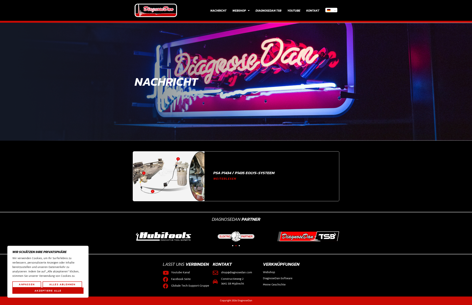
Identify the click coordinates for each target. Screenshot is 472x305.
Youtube (293, 10)
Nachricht (218, 10)
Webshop (239, 10)
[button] (137, 234)
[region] (47, 272)
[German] (331, 10)
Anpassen (27, 284)
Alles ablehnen (62, 284)
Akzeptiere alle (48, 291)
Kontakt (312, 10)
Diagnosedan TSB (268, 10)
